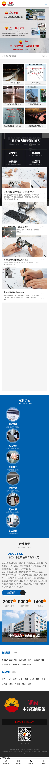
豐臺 (43, 679)
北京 (3, 679)
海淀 (10, 684)
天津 (20, 679)
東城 (26, 679)
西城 (32, 679)
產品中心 (18, 763)
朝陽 (37, 679)
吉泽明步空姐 (5, 758)
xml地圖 (40, 752)
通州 (29, 684)
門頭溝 (17, 684)
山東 (15, 679)
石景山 (4, 684)
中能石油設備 (27, 665)
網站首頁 (6, 763)
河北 (9, 679)
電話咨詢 (43, 763)
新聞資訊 (31, 763)
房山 (24, 684)
